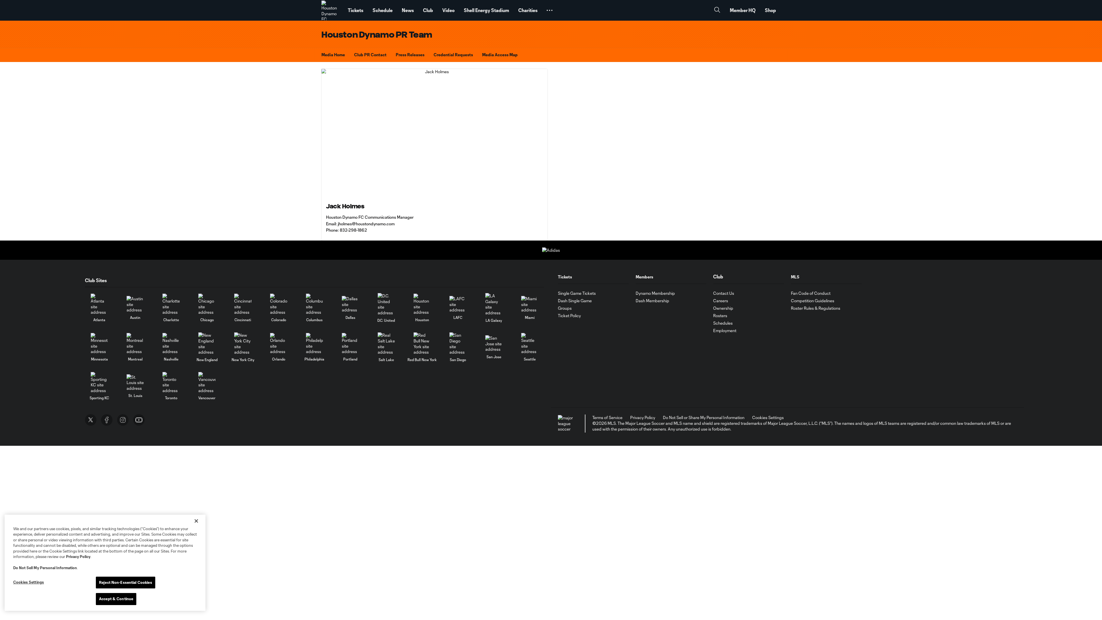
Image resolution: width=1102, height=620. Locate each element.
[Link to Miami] (529, 304)
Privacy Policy (78, 556)
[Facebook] (106, 420)
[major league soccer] (566, 423)
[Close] (196, 521)
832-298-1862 (353, 230)
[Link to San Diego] (458, 343)
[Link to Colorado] (278, 304)
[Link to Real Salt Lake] (386, 343)
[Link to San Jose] (494, 343)
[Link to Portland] (350, 343)
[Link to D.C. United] (386, 304)
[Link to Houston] (422, 304)
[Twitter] (90, 420)
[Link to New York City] (242, 343)
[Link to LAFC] (458, 304)
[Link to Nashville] (171, 343)
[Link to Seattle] (529, 343)
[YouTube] (139, 420)
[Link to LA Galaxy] (494, 304)
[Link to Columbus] (314, 304)
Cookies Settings (768, 417)
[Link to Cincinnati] (242, 304)
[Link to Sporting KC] (99, 383)
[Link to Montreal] (135, 343)
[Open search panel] (717, 10)
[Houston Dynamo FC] (331, 10)
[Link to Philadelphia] (314, 343)
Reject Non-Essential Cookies (125, 582)
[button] (549, 10)
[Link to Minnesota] (99, 343)
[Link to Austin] (135, 304)
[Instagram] (123, 420)
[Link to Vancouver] (207, 383)
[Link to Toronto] (171, 383)
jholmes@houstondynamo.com (366, 223)
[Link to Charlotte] (171, 304)
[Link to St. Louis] (135, 382)
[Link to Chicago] (207, 304)
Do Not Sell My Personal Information (45, 567)
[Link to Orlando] (278, 343)
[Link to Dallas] (350, 304)
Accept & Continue (116, 598)
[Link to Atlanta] (99, 304)
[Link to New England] (207, 343)
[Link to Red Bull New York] (422, 343)
